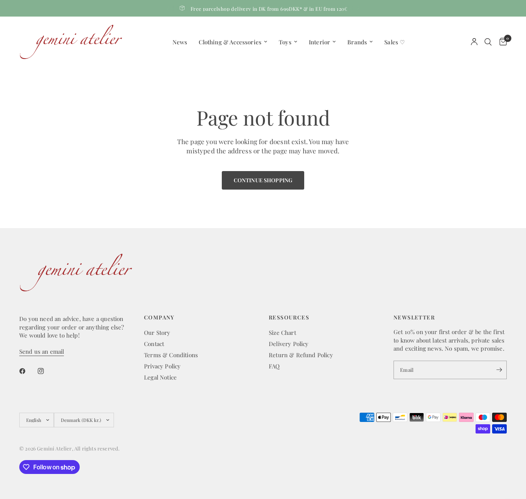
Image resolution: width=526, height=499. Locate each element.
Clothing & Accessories (230, 42)
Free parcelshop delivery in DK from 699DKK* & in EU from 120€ (269, 8)
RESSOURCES (289, 317)
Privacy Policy (162, 366)
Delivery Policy (289, 344)
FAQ (274, 366)
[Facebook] (27, 371)
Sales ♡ (394, 42)
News (180, 42)
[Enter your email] (499, 370)
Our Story (157, 332)
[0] (501, 42)
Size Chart (282, 332)
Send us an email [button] (41, 351)
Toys (285, 42)
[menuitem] (180, 42)
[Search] (488, 42)
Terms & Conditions (171, 355)
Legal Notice (160, 377)
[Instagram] (46, 371)
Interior (319, 42)
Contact (154, 344)
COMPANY (159, 317)
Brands (357, 42)
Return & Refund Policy (301, 355)
